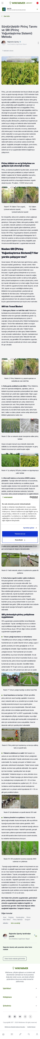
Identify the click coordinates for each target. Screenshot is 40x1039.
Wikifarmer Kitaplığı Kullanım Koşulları (15, 1027)
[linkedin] (9, 1016)
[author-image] (5, 936)
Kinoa (28, 917)
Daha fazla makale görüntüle (15, 959)
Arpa (4, 917)
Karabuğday (20, 917)
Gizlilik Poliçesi (31, 1027)
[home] (3, 1034)
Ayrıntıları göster (28, 528)
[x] (30, 1016)
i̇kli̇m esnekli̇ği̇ (15, 923)
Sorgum (27, 920)
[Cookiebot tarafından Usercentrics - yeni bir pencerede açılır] (30, 497)
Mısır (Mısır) (7, 920)
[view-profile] (36, 936)
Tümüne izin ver (20, 534)
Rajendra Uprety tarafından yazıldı (20, 935)
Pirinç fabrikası (18, 920)
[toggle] (2, 3)
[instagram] (25, 1016)
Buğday (11, 917)
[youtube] (20, 1016)
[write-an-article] (20, 1034)
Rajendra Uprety (13, 42)
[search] (29, 1034)
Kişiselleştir (19, 540)
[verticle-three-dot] (38, 43)
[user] (37, 1034)
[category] (12, 1034)
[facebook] (15, 1016)
